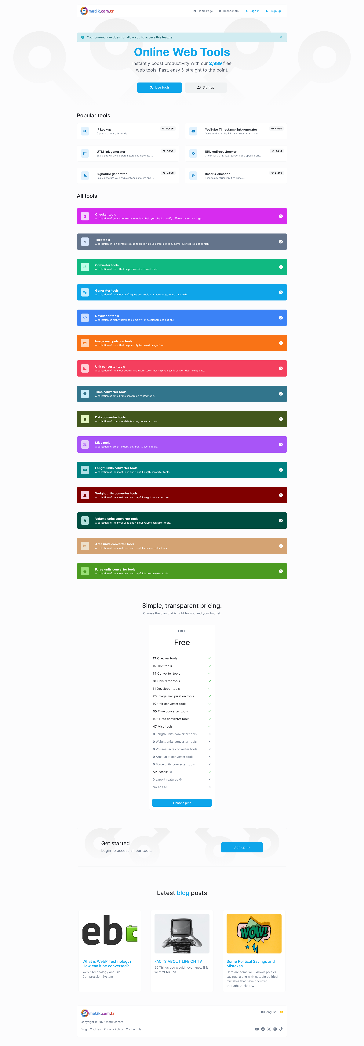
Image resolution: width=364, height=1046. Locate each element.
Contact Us (133, 1029)
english (270, 1012)
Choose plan (182, 803)
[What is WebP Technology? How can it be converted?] (109, 957)
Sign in (255, 10)
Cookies (95, 1029)
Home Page (205, 10)
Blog (84, 1029)
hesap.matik (231, 10)
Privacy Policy (113, 1029)
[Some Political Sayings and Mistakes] (254, 957)
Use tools (162, 87)
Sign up (275, 10)
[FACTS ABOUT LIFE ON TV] (182, 957)
